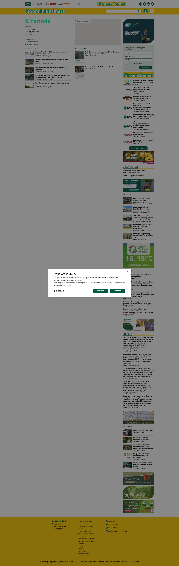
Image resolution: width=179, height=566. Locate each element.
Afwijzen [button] (100, 291)
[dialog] (89, 283)
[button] (59, 291)
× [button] (127, 271)
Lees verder (67, 285)
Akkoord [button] (117, 291)
